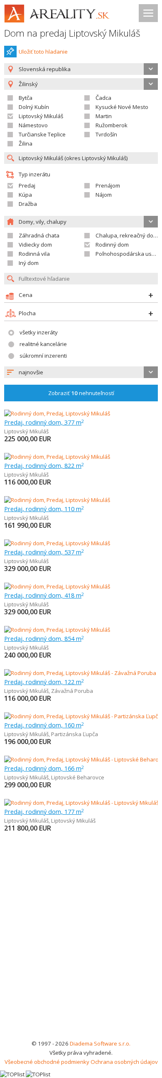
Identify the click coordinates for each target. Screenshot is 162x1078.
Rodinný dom (112, 244)
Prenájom (108, 185)
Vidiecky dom (35, 244)
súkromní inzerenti (43, 355)
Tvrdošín (106, 134)
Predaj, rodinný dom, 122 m (44, 681)
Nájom (104, 194)
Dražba (28, 204)
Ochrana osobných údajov (124, 1062)
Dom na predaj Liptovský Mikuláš (72, 33)
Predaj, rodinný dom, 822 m (44, 465)
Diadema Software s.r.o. (100, 1043)
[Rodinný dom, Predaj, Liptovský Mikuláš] (57, 413)
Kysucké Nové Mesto (122, 107)
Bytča (25, 97)
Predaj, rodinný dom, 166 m (44, 768)
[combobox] (81, 69)
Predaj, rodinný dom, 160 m (44, 725)
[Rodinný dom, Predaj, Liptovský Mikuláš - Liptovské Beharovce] (82, 759)
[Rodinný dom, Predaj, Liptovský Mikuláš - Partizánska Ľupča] (81, 716)
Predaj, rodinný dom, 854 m (44, 638)
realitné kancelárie (43, 344)
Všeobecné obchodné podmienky (47, 1062)
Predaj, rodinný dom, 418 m (44, 595)
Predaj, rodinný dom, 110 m (44, 508)
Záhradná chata (39, 235)
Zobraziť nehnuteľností (81, 393)
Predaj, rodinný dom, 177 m (44, 811)
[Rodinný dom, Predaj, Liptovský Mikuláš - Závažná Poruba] (80, 673)
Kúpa (25, 194)
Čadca (103, 97)
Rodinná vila (34, 253)
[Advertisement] (81, 954)
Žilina (25, 143)
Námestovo (33, 125)
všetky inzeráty (39, 332)
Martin (104, 116)
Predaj (27, 185)
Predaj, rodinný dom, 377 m (44, 422)
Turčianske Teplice (42, 134)
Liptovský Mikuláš (41, 116)
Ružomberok (112, 125)
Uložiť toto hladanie (43, 51)
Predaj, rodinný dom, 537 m (44, 552)
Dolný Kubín (34, 107)
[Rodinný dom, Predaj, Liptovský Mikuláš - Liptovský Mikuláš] (81, 802)
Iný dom (29, 263)
